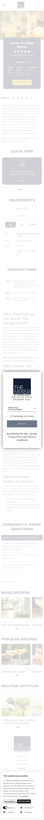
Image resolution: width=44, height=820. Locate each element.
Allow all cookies (24, 801)
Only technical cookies (12, 802)
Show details (23, 796)
